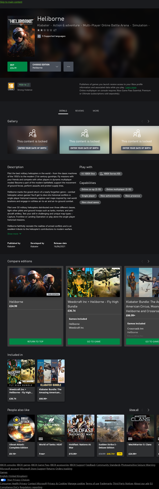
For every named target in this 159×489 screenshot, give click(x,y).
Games (3, 472)
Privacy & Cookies (57, 483)
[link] (21, 381)
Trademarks (106, 483)
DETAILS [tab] (63, 110)
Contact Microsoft (37, 483)
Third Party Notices (123, 483)
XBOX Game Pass (40, 464)
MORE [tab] (96, 110)
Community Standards (108, 464)
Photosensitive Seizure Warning (138, 464)
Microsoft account (9, 468)
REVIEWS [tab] (79, 110)
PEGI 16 (22, 85)
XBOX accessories (59, 464)
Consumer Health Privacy (13, 483)
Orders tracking (63, 468)
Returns (50, 468)
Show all (134, 409)
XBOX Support (77, 464)
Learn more (130, 87)
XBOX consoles (8, 464)
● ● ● (68, 66)
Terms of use (92, 483)
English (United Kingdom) (13, 476)
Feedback (91, 464)
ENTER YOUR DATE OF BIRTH (32, 148)
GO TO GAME (93, 341)
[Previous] (142, 121)
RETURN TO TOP (35, 341)
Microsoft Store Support (33, 468)
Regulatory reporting (31, 487)
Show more (12, 233)
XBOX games (23, 464)
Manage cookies (76, 483)
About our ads (141, 483)
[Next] (148, 121)
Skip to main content (11, 1)
